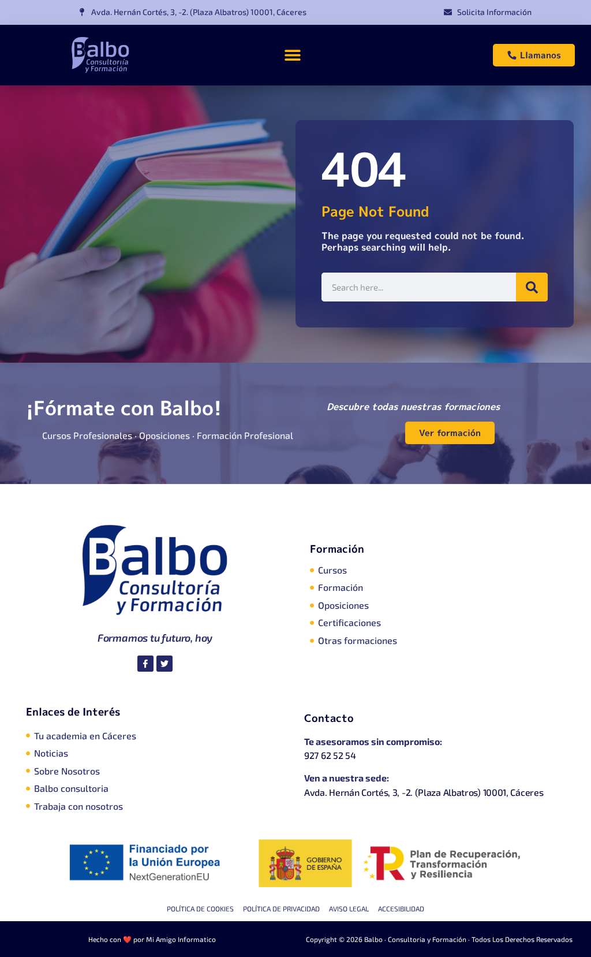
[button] (292, 55)
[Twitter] (164, 664)
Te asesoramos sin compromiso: (373, 741)
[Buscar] (532, 287)
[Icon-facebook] (145, 664)
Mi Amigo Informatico (181, 939)
